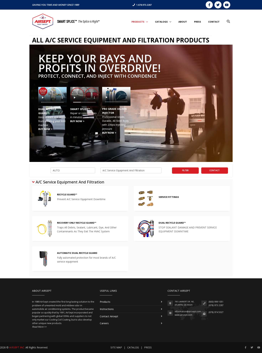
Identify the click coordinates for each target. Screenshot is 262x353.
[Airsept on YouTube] (226, 4)
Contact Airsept (109, 316)
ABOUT (182, 21)
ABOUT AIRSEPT (42, 290)
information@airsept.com (188, 311)
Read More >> (39, 326)
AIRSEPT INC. (17, 347)
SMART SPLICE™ (80, 109)
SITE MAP (116, 347)
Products (138, 21)
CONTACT (214, 21)
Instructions (107, 309)
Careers (104, 323)
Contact (214, 170)
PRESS (197, 21)
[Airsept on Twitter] (218, 4)
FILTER (185, 170)
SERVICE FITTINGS (169, 197)
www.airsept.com (183, 314)
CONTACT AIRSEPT (179, 290)
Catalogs (161, 21)
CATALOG (133, 347)
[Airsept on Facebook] (209, 4)
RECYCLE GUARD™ (67, 194)
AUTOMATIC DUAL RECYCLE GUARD (77, 253)
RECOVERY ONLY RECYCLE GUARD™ (76, 222)
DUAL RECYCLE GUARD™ (172, 222)
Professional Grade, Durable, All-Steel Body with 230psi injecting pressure (115, 125)
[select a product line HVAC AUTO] (73, 170)
